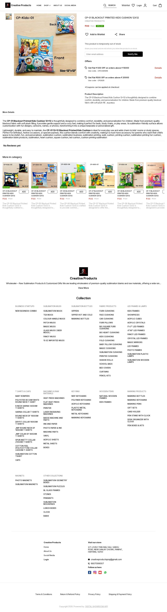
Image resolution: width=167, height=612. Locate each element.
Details (158, 68)
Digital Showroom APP (96, 606)
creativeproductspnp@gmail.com (106, 559)
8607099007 (97, 563)
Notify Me (133, 54)
